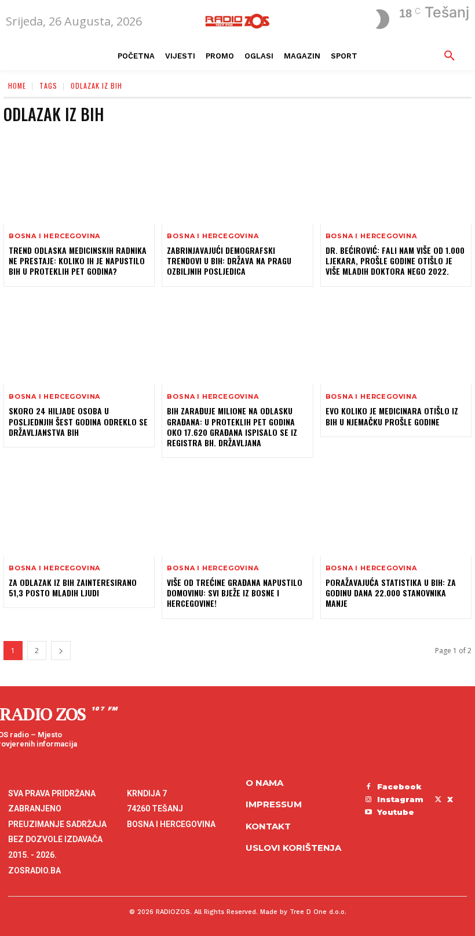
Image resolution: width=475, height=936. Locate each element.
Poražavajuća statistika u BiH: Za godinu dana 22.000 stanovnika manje (391, 592)
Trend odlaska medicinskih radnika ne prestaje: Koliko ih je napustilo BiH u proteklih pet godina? (78, 260)
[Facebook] (368, 787)
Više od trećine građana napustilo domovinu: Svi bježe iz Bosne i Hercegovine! (234, 592)
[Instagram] (368, 800)
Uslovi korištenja (293, 847)
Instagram (400, 799)
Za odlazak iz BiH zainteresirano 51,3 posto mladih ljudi (73, 587)
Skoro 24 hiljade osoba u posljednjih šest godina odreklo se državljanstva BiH (78, 421)
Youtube (395, 812)
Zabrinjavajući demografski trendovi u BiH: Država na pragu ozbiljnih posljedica (229, 260)
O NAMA (264, 782)
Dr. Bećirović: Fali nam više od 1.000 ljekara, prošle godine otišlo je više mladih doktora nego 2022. (395, 260)
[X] (438, 800)
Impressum (274, 804)
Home (17, 85)
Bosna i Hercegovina (54, 236)
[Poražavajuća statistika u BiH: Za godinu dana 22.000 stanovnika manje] (396, 510)
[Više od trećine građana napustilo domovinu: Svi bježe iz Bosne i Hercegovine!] (237, 510)
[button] (449, 56)
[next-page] (61, 650)
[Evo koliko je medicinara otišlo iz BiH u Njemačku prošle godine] (396, 339)
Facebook (399, 786)
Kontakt (268, 826)
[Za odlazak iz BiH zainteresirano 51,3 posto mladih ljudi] (79, 510)
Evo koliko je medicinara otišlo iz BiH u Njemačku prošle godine (392, 416)
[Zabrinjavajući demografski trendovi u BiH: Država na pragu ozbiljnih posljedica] (237, 178)
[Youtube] (368, 812)
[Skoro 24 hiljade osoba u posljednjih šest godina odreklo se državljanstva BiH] (79, 339)
